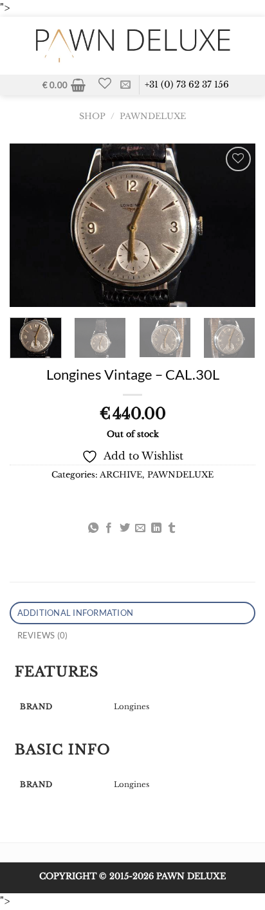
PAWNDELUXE (153, 116)
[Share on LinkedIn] (156, 528)
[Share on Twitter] (125, 528)
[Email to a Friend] (140, 528)
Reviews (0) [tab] (42, 635)
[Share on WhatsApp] (93, 528)
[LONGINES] (16, 511)
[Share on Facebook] (109, 528)
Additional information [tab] (75, 613)
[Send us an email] (125, 85)
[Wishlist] (104, 83)
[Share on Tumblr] (172, 528)
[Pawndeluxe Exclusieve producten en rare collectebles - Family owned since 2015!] (132, 46)
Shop (92, 116)
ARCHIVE (121, 474)
